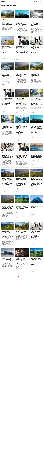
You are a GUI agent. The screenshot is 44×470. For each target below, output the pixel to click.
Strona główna (41, 1)
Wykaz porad (35, 1)
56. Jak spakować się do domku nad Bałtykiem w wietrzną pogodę (21, 232)
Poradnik (3, 1)
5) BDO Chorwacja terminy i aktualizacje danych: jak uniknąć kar (36, 206)
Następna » (24, 276)
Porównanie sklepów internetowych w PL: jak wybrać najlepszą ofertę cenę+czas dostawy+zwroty (7, 127)
